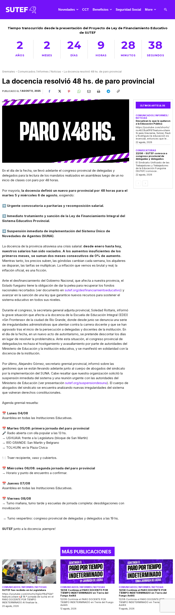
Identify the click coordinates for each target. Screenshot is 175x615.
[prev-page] (138, 183)
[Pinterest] (69, 91)
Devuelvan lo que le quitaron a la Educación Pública (153, 122)
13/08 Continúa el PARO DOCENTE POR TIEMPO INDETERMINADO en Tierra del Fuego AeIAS (84, 593)
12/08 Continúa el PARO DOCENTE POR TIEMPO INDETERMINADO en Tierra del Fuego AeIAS (143, 593)
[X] (59, 91)
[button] (165, 9)
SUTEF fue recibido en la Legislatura (24, 590)
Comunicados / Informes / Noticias (39, 71)
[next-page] (145, 183)
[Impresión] (98, 91)
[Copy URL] (118, 91)
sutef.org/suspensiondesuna (86, 383)
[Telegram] (108, 91)
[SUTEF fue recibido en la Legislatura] (29, 571)
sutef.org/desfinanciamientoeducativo (92, 290)
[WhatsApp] (78, 91)
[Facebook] (49, 91)
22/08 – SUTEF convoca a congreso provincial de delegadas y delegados (151, 156)
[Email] (88, 91)
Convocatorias (146, 150)
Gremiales (8, 71)
